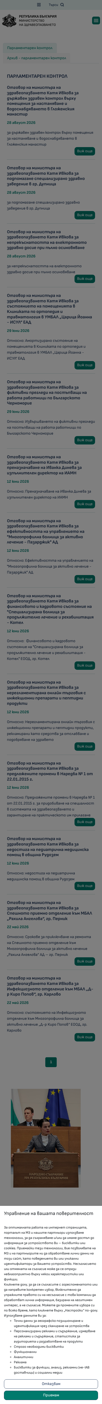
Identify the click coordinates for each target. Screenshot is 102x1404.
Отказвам (51, 1384)
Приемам (51, 1395)
